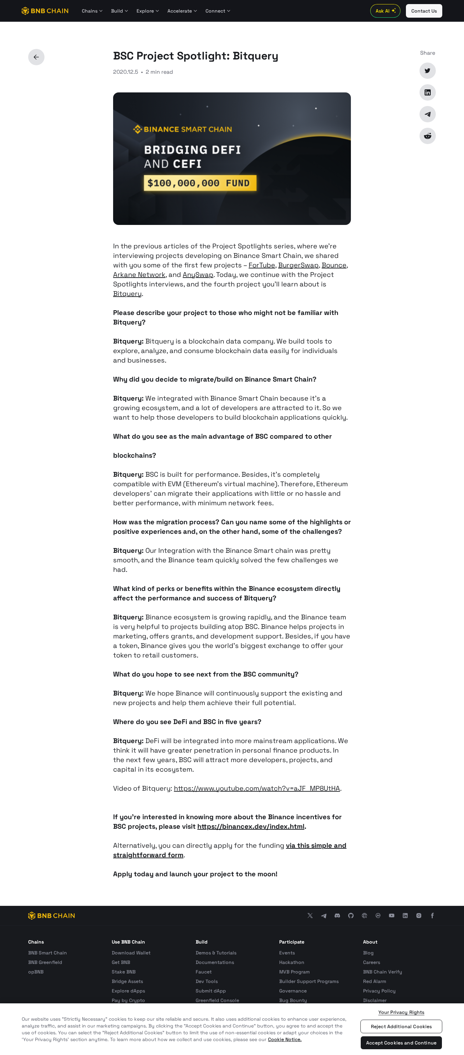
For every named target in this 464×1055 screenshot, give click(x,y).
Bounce (334, 265)
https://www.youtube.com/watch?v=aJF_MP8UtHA (257, 788)
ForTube (262, 265)
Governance (293, 991)
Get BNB (121, 962)
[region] (232, 1029)
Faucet (204, 971)
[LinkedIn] (428, 92)
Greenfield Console (217, 1000)
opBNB (35, 971)
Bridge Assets (127, 981)
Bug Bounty (293, 1000)
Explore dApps (128, 991)
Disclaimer (375, 1000)
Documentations (215, 962)
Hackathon (291, 962)
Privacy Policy (379, 991)
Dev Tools (207, 981)
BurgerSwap (298, 265)
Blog (368, 952)
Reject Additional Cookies (401, 1026)
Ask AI (383, 11)
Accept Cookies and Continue (401, 1043)
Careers (371, 962)
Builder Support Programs (309, 981)
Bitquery (127, 293)
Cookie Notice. (285, 1039)
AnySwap (198, 274)
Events (287, 952)
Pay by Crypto (128, 1000)
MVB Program (294, 971)
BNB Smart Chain (47, 952)
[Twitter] (428, 71)
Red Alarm (374, 981)
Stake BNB (124, 971)
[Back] (36, 57)
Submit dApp (211, 991)
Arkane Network (139, 274)
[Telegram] (428, 114)
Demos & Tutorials (216, 952)
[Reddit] (428, 136)
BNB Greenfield (45, 962)
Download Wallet (131, 952)
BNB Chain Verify (382, 971)
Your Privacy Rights (401, 1012)
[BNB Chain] (45, 10)
